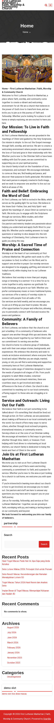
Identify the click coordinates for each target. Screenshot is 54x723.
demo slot (6, 694)
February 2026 (13, 647)
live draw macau (19, 694)
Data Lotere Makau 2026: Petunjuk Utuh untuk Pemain (27, 569)
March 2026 (12, 642)
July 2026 (11, 632)
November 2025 (14, 657)
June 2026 (12, 637)
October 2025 (13, 662)
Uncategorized (14, 676)
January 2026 (13, 652)
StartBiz (47, 719)
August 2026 (13, 627)
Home (25, 32)
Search (8, 535)
